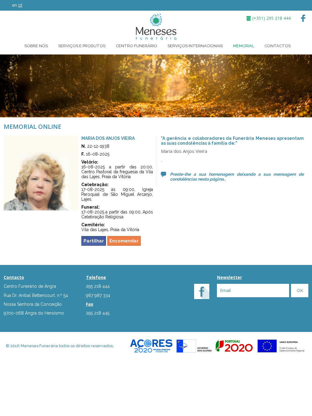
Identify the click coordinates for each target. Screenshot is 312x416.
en (14, 5)
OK (300, 290)
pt (20, 5)
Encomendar (124, 241)
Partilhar (93, 241)
